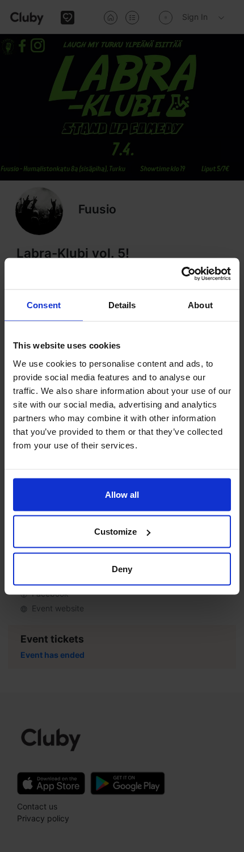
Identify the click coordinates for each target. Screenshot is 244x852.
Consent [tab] (44, 305)
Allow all (122, 494)
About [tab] (200, 305)
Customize (115, 531)
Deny (122, 568)
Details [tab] (122, 305)
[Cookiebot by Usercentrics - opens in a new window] (181, 273)
